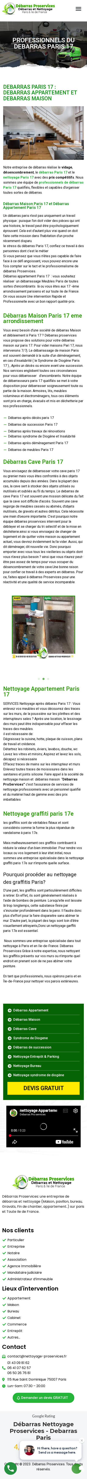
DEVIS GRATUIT (43, 1088)
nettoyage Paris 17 (18, 177)
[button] (78, 8)
